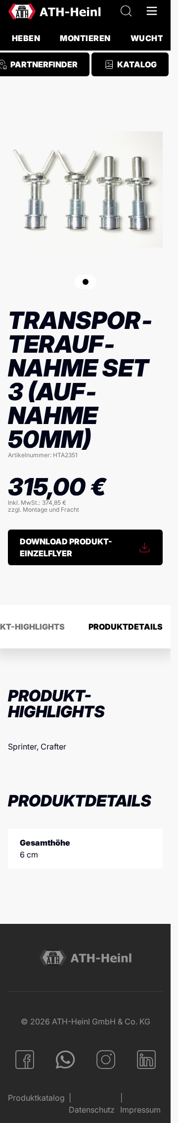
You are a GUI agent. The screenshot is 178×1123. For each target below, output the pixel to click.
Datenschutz (92, 1110)
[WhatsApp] (65, 1059)
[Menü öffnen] (152, 11)
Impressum (140, 1110)
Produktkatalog (36, 1098)
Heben (26, 38)
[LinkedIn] (146, 1059)
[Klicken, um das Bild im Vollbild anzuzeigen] (85, 189)
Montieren (85, 38)
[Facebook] (24, 1059)
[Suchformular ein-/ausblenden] (126, 11)
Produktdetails (126, 627)
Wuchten (153, 38)
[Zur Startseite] (54, 11)
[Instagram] (105, 1059)
